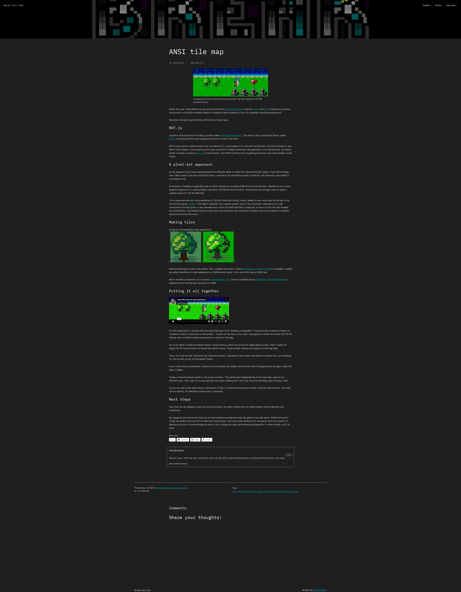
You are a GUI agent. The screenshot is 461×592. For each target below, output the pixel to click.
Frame (256, 109)
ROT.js (172, 139)
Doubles (192, 204)
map (291, 491)
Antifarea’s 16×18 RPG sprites (271, 279)
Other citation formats (178, 463)
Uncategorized (181, 488)
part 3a (200, 153)
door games (257, 491)
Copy (289, 455)
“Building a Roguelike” (231, 135)
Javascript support (234, 109)
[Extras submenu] (442, 5)
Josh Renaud (320, 590)
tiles (296, 491)
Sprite (267, 109)
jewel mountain (281, 491)
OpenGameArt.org (220, 279)
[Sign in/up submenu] (456, 5)
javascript (268, 491)
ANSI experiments (165, 488)
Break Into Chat (14, 5)
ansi (234, 491)
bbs (249, 491)
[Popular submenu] (430, 5)
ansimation (242, 491)
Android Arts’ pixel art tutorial (257, 269)
